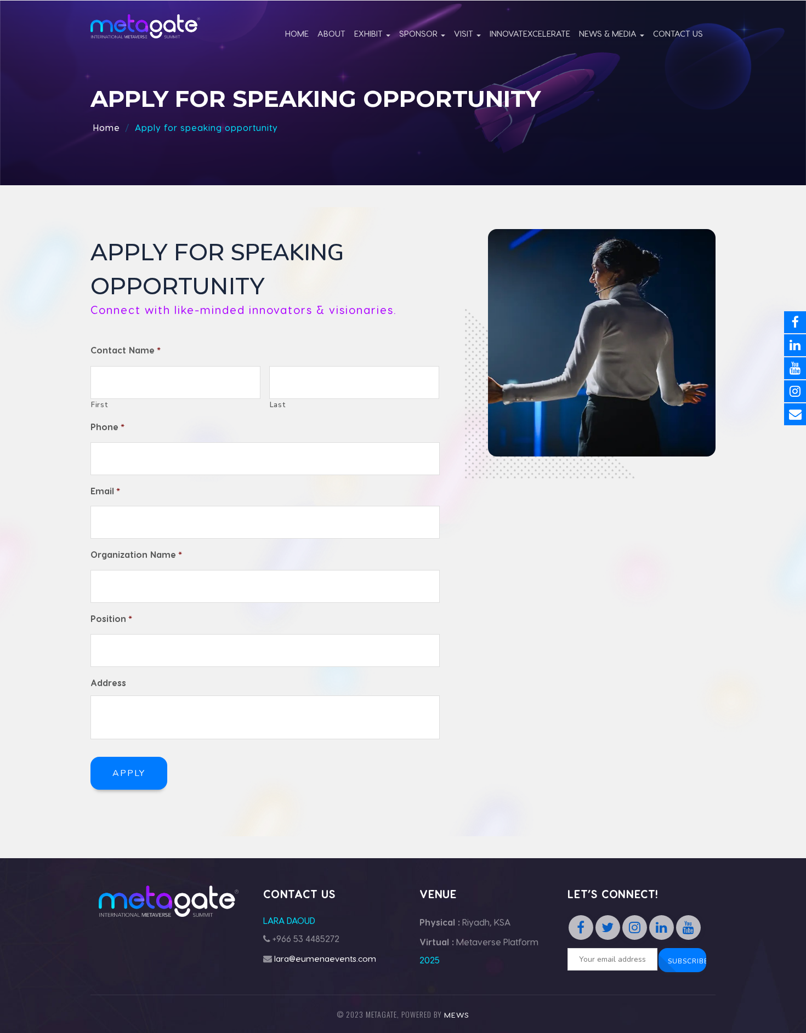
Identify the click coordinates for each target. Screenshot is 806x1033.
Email (105, 492)
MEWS (456, 1014)
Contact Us (678, 33)
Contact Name (125, 351)
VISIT (464, 33)
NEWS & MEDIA (609, 33)
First (99, 405)
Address (108, 682)
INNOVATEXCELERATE (530, 33)
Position (111, 619)
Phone (107, 427)
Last (278, 405)
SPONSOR (419, 33)
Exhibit (369, 33)
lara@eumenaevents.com (325, 958)
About (331, 33)
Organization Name (136, 555)
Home (297, 33)
